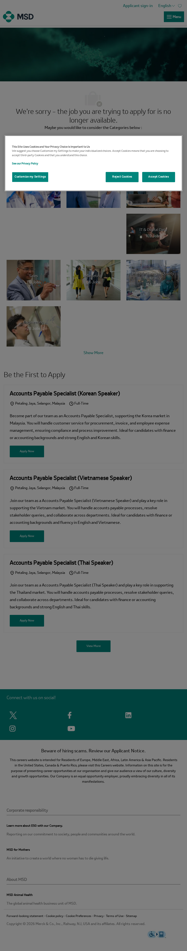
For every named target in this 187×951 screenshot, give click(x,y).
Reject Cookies (122, 176)
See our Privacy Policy (25, 163)
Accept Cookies (158, 176)
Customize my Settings (30, 176)
